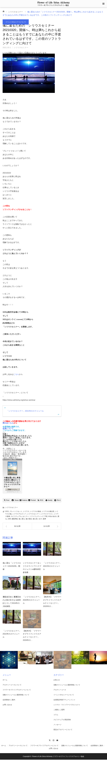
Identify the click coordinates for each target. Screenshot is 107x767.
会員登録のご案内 (9, 700)
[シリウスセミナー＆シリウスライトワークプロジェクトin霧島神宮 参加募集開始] (32, 551)
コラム (56, 715)
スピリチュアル (16, 516)
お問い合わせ (7, 705)
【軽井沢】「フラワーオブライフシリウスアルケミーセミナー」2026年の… (32, 635)
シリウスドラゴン (46, 514)
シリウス (26, 511)
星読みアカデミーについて (63, 730)
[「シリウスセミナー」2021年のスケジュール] (52, 551)
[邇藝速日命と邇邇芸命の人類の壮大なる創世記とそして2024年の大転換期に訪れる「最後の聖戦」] (12, 585)
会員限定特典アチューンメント (64, 700)
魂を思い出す (37, 519)
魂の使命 (29, 519)
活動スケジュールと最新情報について (16, 695)
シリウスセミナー (15, 12)
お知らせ (57, 680)
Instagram (53, 740)
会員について (8, 428)
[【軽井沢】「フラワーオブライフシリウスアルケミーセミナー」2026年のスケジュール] (32, 619)
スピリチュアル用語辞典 (62, 720)
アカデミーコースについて (12, 685)
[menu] (103, 3)
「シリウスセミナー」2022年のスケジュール (12, 634)
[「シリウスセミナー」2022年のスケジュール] (12, 619)
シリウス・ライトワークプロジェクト (67, 705)
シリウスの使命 (35, 511)
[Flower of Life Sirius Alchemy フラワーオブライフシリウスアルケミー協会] (53, 3)
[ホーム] (3, 11)
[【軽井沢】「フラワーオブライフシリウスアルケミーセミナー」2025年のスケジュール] (52, 585)
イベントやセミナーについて (15, 22)
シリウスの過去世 (48, 511)
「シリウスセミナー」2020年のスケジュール (32, 600)
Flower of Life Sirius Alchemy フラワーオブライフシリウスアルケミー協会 (58, 756)
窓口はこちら (8, 423)
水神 (9, 519)
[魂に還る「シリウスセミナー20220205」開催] (12, 551)
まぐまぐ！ (17, 491)
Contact (57, 740)
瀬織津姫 (14, 519)
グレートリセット (16, 511)
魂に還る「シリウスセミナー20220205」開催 (12, 566)
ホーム (5, 680)
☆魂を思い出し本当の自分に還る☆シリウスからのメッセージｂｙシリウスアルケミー (12, 482)
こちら (16, 374)
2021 (7, 511)
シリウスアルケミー (19, 514)
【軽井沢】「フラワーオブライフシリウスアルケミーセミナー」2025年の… (52, 601)
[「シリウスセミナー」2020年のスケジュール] (32, 585)
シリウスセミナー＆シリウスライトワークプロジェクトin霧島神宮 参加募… (32, 567)
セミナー (25, 516)
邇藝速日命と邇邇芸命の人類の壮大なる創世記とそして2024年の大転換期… (12, 601)
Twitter (49, 740)
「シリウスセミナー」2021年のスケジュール (25, 411)
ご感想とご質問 (59, 710)
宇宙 (45, 516)
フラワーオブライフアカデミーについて (17, 690)
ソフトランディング (36, 516)
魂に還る (22, 519)
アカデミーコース (60, 690)
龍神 (44, 519)
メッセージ (57, 725)
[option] (9, 660)
